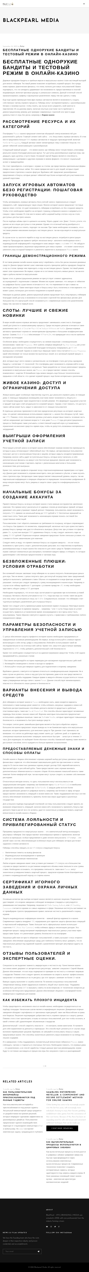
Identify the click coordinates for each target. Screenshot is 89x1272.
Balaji (22, 46)
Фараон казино (48, 115)
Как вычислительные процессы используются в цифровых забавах (63, 1144)
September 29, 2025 (10, 46)
